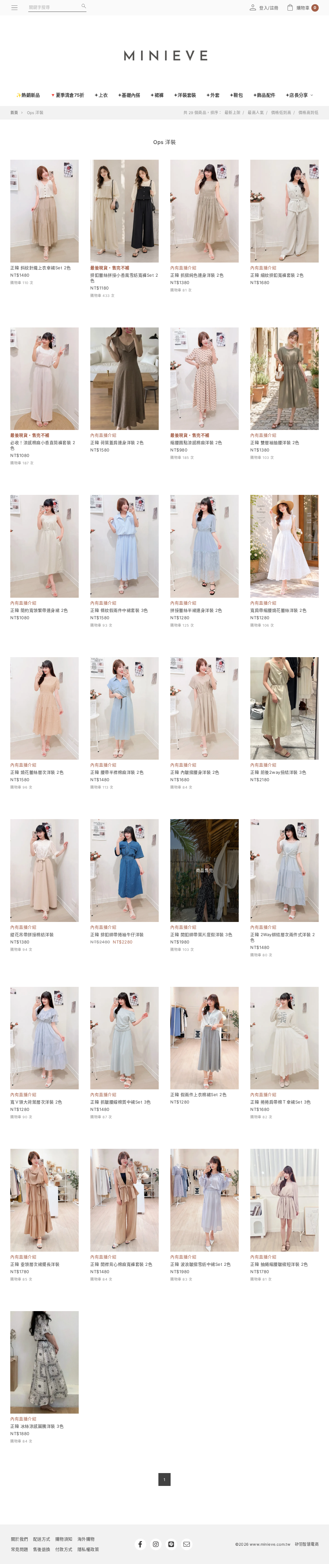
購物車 (306, 8)
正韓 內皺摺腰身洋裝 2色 (194, 772)
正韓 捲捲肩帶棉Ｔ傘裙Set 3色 (280, 1101)
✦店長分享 (297, 95)
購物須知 (64, 1539)
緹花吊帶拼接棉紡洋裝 (32, 934)
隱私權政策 (88, 1549)
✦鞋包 (236, 95)
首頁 (14, 112)
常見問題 (19, 1549)
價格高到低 (308, 113)
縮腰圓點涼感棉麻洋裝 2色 (196, 442)
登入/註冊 (269, 7)
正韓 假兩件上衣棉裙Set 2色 (198, 1094)
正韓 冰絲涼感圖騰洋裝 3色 (37, 1426)
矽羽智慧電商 (307, 1544)
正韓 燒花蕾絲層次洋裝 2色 (37, 772)
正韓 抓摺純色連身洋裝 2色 (197, 275)
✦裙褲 (157, 95)
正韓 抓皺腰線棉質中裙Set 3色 (120, 1101)
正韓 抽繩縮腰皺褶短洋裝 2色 (279, 1264)
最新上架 (233, 113)
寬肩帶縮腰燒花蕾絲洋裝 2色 (278, 610)
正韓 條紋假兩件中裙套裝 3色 (119, 610)
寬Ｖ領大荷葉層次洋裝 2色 (36, 1101)
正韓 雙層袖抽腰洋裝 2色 (274, 442)
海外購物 (86, 1539)
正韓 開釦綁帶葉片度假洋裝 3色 (201, 934)
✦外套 (212, 95)
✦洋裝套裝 (185, 95)
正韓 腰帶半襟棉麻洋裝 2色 (117, 772)
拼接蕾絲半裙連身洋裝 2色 (196, 610)
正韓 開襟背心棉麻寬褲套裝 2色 (121, 1264)
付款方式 (64, 1549)
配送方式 (41, 1539)
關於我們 (19, 1539)
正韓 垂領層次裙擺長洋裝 (34, 1264)
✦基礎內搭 (129, 95)
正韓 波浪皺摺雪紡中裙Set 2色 (200, 1264)
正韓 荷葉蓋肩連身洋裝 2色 (117, 442)
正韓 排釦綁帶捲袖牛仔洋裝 (117, 934)
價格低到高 (281, 113)
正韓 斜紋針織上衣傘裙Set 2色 (40, 267)
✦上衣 (101, 95)
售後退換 (41, 1549)
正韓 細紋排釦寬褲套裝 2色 (277, 275)
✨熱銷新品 (28, 95)
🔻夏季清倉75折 (67, 95)
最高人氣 (256, 113)
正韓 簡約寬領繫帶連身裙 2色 (39, 610)
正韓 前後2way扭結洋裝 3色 (278, 772)
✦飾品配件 (264, 95)
